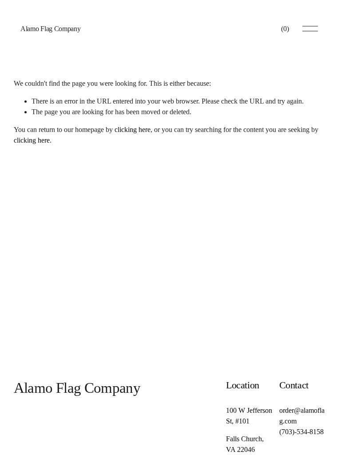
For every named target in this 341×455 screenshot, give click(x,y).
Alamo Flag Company (50, 28)
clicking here (133, 129)
